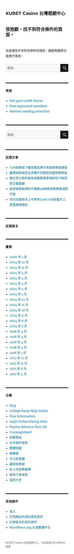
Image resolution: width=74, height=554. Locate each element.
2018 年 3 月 (18, 342)
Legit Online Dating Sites (28, 421)
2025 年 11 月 (18, 267)
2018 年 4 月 (18, 337)
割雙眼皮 (15, 437)
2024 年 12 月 (19, 299)
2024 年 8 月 (18, 321)
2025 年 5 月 (18, 273)
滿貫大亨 (15, 480)
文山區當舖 (17, 459)
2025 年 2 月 (18, 289)
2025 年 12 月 (19, 262)
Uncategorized (20, 432)
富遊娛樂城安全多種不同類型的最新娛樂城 (38, 173)
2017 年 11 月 (18, 363)
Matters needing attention (29, 111)
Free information (22, 416)
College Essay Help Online (28, 411)
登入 (12, 511)
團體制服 (15, 448)
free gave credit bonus (26, 101)
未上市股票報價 (20, 469)
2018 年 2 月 (18, 347)
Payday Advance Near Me (28, 427)
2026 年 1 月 (18, 257)
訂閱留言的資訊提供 (23, 522)
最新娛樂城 (17, 464)
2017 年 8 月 (18, 369)
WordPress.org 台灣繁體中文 (29, 527)
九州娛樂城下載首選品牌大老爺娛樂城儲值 (38, 167)
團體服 (14, 453)
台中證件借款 (18, 443)
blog (12, 405)
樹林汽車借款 (18, 475)
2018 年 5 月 (18, 331)
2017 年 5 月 (18, 374)
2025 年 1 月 (18, 294)
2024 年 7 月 (18, 326)
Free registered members (28, 106)
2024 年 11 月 (18, 305)
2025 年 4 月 (18, 278)
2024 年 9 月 (18, 315)
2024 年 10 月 (19, 310)
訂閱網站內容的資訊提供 (26, 517)
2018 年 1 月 (17, 353)
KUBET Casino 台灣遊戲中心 (35, 13)
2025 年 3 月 (18, 283)
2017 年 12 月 (18, 358)
